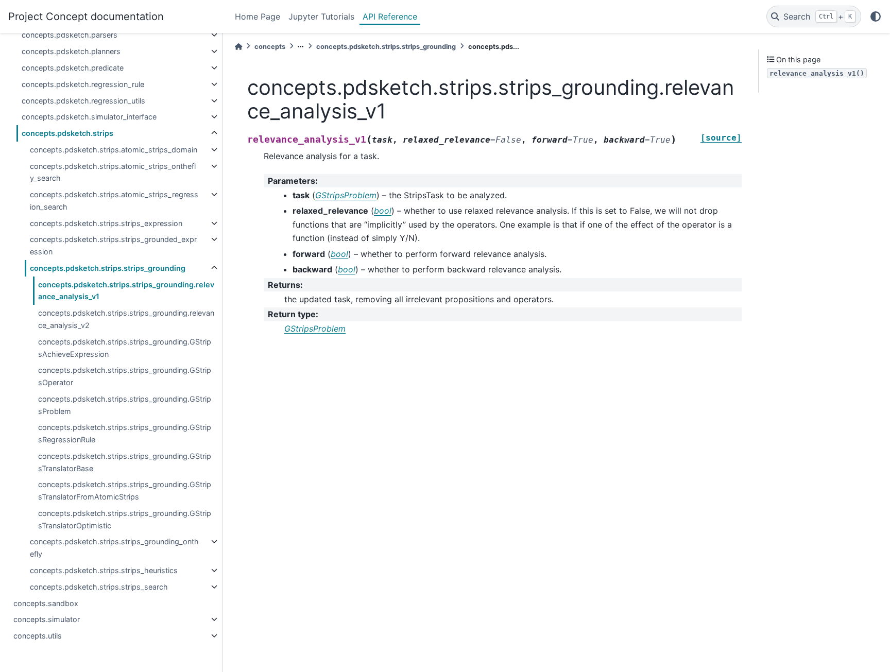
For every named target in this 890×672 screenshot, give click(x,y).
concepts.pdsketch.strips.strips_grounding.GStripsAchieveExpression (124, 347)
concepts (269, 46)
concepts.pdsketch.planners (71, 51)
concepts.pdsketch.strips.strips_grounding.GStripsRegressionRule (124, 433)
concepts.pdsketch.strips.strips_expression (106, 223)
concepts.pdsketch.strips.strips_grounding (107, 268)
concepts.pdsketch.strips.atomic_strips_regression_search (114, 200)
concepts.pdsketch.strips (67, 133)
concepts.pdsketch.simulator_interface (89, 116)
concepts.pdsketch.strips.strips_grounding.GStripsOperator (124, 376)
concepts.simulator (46, 619)
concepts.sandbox (45, 603)
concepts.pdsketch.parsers (69, 34)
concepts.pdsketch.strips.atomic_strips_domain (113, 149)
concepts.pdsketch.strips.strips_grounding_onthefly (114, 547)
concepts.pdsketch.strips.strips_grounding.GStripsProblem (124, 405)
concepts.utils (37, 635)
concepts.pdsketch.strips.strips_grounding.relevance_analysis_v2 (126, 319)
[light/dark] (875, 16)
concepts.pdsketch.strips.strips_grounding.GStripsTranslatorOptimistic (124, 519)
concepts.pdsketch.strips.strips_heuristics (104, 570)
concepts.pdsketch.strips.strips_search (99, 586)
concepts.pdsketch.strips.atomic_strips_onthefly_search (113, 172)
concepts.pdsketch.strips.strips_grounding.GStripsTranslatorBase (124, 462)
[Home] (238, 46)
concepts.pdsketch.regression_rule (83, 84)
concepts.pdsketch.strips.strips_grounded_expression (113, 245)
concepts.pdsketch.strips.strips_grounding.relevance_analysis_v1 (126, 290)
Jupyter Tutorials (321, 16)
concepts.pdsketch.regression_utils (83, 100)
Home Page (257, 16)
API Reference (390, 16)
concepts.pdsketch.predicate (73, 67)
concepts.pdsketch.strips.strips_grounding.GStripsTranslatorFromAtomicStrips (124, 490)
